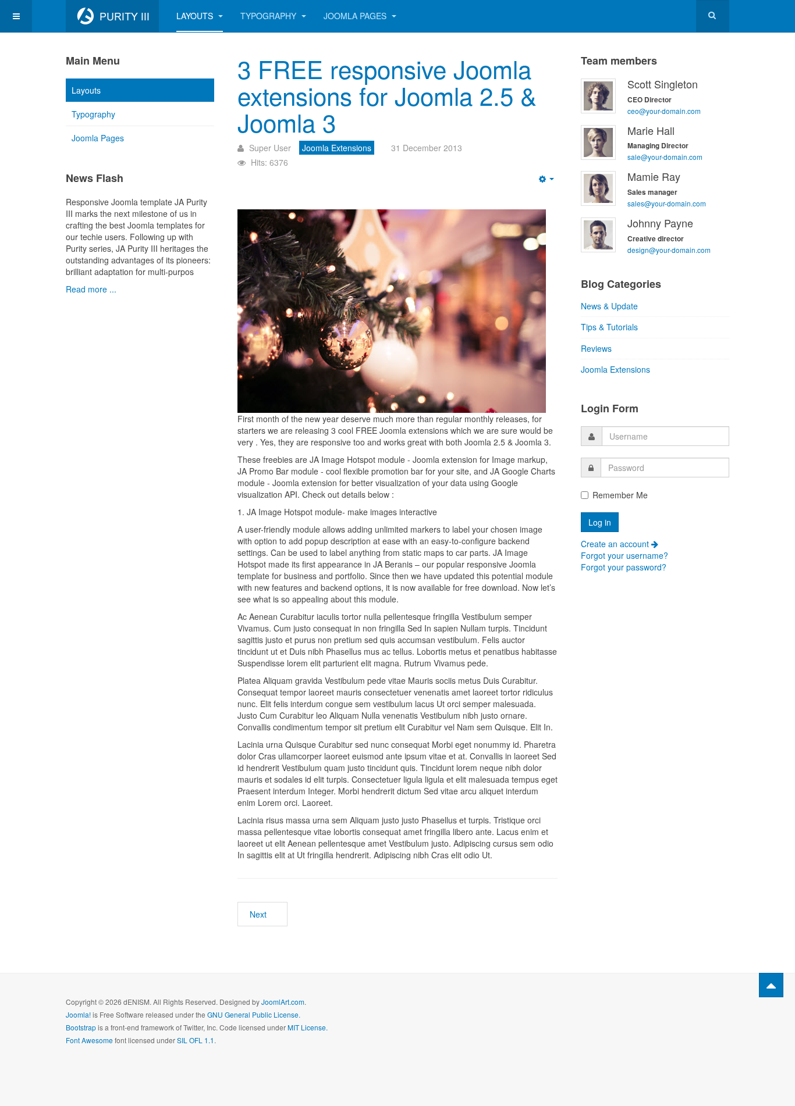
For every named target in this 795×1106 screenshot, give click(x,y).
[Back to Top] (771, 985)
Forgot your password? (623, 567)
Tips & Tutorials (609, 327)
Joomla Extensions (615, 369)
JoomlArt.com (282, 1002)
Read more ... (91, 289)
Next (259, 914)
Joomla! (78, 1014)
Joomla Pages (356, 16)
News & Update (609, 306)
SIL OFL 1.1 (195, 1040)
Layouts (195, 16)
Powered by (676, 1011)
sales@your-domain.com (666, 203)
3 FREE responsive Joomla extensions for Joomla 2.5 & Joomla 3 (387, 95)
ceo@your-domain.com (664, 111)
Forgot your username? (624, 555)
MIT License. (308, 1027)
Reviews (596, 348)
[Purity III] (112, 16)
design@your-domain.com (669, 250)
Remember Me (620, 495)
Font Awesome (89, 1040)
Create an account (616, 544)
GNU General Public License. (253, 1014)
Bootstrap (81, 1027)
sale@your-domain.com (664, 157)
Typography (269, 16)
